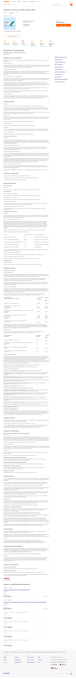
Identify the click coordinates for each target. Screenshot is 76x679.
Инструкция (11, 12)
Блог (39, 662)
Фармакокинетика (58, 59)
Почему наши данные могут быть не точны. (57, 652)
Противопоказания (58, 69)
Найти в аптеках (63, 25)
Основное (5, 12)
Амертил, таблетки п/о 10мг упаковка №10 (16, 612)
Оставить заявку (17, 662)
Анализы (39, 659)
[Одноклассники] (51, 673)
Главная (5, 657)
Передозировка (58, 76)
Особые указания (58, 74)
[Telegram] (65, 673)
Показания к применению (60, 62)
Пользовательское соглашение (56, 657)
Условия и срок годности (60, 81)
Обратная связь (17, 659)
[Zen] (71, 673)
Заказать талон (30, 657)
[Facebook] (53, 673)
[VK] (56, 673)
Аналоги (16, 12)
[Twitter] (59, 673)
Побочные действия (59, 66)
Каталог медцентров (31, 662)
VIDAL (9, 580)
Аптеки (45, 596)
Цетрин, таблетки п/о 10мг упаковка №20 (16, 640)
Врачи (39, 657)
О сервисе (16, 657)
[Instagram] (68, 673)
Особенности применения (60, 71)
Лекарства (6, 662)
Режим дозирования (59, 64)
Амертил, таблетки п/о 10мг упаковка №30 (16, 631)
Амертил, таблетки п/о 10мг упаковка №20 (16, 621)
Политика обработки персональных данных (58, 659)
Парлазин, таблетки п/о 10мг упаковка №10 (16, 590)
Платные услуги (30, 659)
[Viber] (62, 673)
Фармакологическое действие (61, 57)
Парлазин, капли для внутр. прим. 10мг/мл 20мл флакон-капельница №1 (25, 602)
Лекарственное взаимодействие (61, 79)
